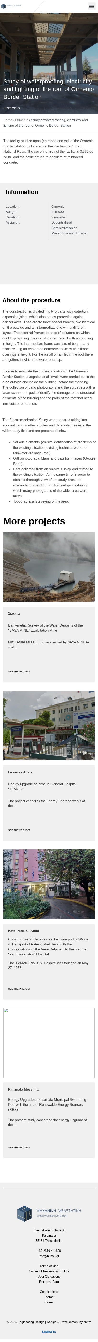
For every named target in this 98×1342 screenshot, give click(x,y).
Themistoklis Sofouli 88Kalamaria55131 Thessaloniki (49, 1236)
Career (49, 1302)
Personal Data (49, 1281)
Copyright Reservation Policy (49, 1271)
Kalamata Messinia (23, 1089)
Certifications (49, 1291)
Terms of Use (49, 1266)
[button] (92, 6)
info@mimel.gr (49, 1256)
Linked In (49, 1332)
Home (7, 120)
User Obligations (49, 1276)
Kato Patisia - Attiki (23, 931)
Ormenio (11, 108)
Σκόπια (14, 613)
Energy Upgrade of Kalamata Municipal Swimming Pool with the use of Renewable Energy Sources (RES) (47, 1104)
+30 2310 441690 (49, 1251)
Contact (49, 1297)
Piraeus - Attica (20, 772)
